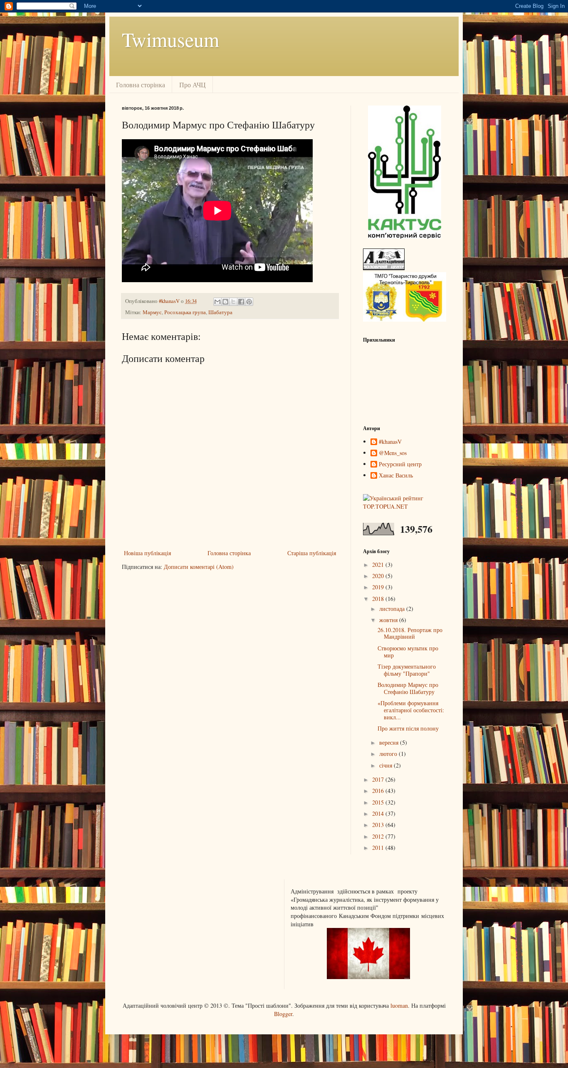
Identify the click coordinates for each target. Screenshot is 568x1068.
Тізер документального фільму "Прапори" (407, 669)
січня (386, 765)
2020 (378, 576)
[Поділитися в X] (233, 302)
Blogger (283, 1014)
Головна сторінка (140, 84)
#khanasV (390, 441)
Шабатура (220, 312)
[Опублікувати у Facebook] (241, 302)
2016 (378, 791)
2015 (378, 802)
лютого (389, 754)
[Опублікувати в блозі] (225, 302)
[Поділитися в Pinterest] (249, 302)
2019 (378, 587)
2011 (378, 847)
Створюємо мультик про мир (408, 651)
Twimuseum (170, 39)
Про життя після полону (408, 728)
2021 (378, 564)
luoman (399, 1005)
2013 (378, 825)
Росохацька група (185, 312)
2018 (378, 599)
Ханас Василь (396, 475)
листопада (392, 609)
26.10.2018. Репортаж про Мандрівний (410, 633)
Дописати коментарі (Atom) (199, 567)
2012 (378, 836)
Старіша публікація (311, 553)
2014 (378, 813)
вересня (389, 742)
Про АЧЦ (192, 84)
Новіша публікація (147, 553)
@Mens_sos (393, 453)
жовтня (389, 620)
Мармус (152, 312)
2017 (378, 779)
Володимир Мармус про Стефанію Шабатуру (408, 688)
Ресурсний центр (400, 464)
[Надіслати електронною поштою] (217, 302)
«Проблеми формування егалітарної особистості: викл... (411, 710)
